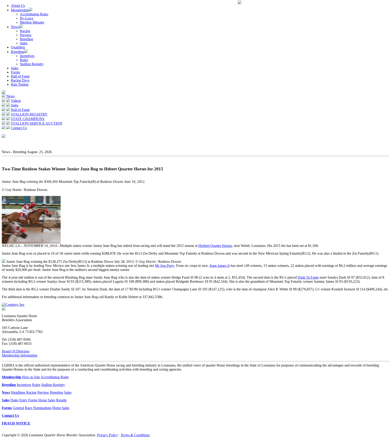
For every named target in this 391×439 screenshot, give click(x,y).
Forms (15, 72)
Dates (14, 400)
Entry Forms (28, 400)
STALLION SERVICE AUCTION (36, 123)
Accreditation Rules (34, 14)
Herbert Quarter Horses (215, 246)
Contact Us (19, 128)
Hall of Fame (20, 76)
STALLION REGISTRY (29, 114)
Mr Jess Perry (164, 266)
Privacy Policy (107, 435)
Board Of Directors (15, 351)
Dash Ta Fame (308, 277)
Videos (16, 101)
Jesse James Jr (220, 266)
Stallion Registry (32, 64)
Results (61, 400)
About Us (18, 5)
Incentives (27, 56)
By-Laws (26, 18)
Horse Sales (46, 400)
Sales (23, 43)
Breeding (26, 39)
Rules (24, 60)
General (18, 408)
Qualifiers (18, 47)
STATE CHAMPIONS (27, 119)
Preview (26, 35)
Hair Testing (20, 84)
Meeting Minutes (32, 22)
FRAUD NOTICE (16, 423)
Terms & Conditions (135, 435)
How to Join (31, 377)
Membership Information (19, 355)
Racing (25, 31)
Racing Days (20, 80)
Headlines (18, 392)
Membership (20, 10)
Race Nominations (38, 408)
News (15, 27)
